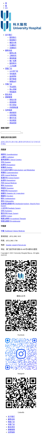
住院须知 (12, 115)
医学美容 (12, 79)
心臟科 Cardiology (7, 157)
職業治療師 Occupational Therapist (13, 218)
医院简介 (12, 37)
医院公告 (12, 53)
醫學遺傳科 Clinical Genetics (11, 160)
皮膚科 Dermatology (8, 165)
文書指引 (12, 48)
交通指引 (12, 45)
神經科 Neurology (7, 188)
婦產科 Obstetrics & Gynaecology (13, 193)
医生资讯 (8, 94)
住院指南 (8, 110)
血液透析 (12, 76)
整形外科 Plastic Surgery (9, 213)
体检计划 (12, 100)
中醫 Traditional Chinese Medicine (13, 231)
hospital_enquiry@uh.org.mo (16, 245)
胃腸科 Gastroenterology (9, 172)
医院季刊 (12, 63)
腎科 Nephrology (7, 185)
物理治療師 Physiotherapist (10, 221)
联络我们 (12, 40)
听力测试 (12, 105)
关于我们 (8, 35)
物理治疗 (12, 81)
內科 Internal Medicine (9, 183)
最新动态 (8, 50)
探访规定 (12, 120)
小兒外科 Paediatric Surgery (11, 208)
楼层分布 (12, 43)
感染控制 (12, 123)
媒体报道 (12, 58)
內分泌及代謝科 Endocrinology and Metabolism (18, 170)
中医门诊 (8, 84)
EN (6, 8)
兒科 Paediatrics (6, 211)
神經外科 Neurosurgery (9, 191)
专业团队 (12, 87)
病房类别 (12, 113)
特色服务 (12, 92)
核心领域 (12, 89)
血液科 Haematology (8, 180)
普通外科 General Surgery (10, 178)
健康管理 (8, 97)
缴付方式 (12, 118)
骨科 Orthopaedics (7, 201)
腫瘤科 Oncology (7, 196)
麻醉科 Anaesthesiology (9, 154)
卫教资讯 (12, 55)
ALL (4, 144)
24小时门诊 (13, 71)
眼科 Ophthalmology (8, 198)
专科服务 (12, 74)
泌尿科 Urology (6, 216)
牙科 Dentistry (6, 162)
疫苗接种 (12, 102)
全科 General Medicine (9, 175)
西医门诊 (8, 68)
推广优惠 (12, 61)
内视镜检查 (13, 107)
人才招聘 (12, 66)
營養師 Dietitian (6, 167)
